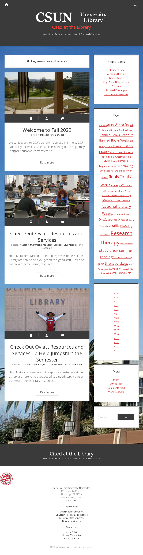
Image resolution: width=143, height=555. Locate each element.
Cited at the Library (71, 453)
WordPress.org (116, 391)
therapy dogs (116, 263)
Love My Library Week (120, 191)
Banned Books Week (113, 140)
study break (109, 250)
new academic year (121, 214)
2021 (116, 313)
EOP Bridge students (109, 171)
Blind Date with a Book (121, 152)
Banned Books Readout (116, 135)
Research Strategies (116, 90)
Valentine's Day (105, 269)
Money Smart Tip (122, 195)
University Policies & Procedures (72, 514)
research (47, 244)
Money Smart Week (116, 200)
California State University (71, 517)
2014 (116, 342)
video (115, 268)
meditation (107, 195)
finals (114, 177)
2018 (116, 326)
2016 (116, 334)
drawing (127, 166)
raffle (115, 225)
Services (59, 134)
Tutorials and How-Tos (116, 94)
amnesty (103, 125)
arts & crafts (118, 124)
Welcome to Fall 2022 (47, 93)
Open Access (121, 219)
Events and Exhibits (116, 73)
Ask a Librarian (71, 538)
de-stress (116, 166)
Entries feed (116, 383)
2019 (116, 322)
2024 (116, 301)
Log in (116, 379)
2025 (116, 297)
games (114, 185)
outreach (45, 134)
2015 (116, 338)
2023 (116, 305)
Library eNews (116, 69)
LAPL (106, 191)
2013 (116, 346)
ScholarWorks (126, 243)
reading (126, 225)
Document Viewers (71, 521)
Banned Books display (122, 130)
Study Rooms (71, 244)
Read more (49, 163)
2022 (116, 309)
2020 (116, 318)
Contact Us (71, 500)
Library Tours (116, 77)
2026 (116, 293)
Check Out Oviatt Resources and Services (47, 196)
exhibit (122, 171)
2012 (116, 350)
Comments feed (116, 387)
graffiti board (125, 185)
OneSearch (106, 219)
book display (108, 156)
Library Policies (71, 532)
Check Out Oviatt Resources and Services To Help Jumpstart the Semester (47, 309)
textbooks (47, 247)
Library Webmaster (71, 535)
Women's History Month (118, 272)
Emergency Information (71, 511)
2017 (116, 330)
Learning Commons (31, 244)
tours (131, 263)
